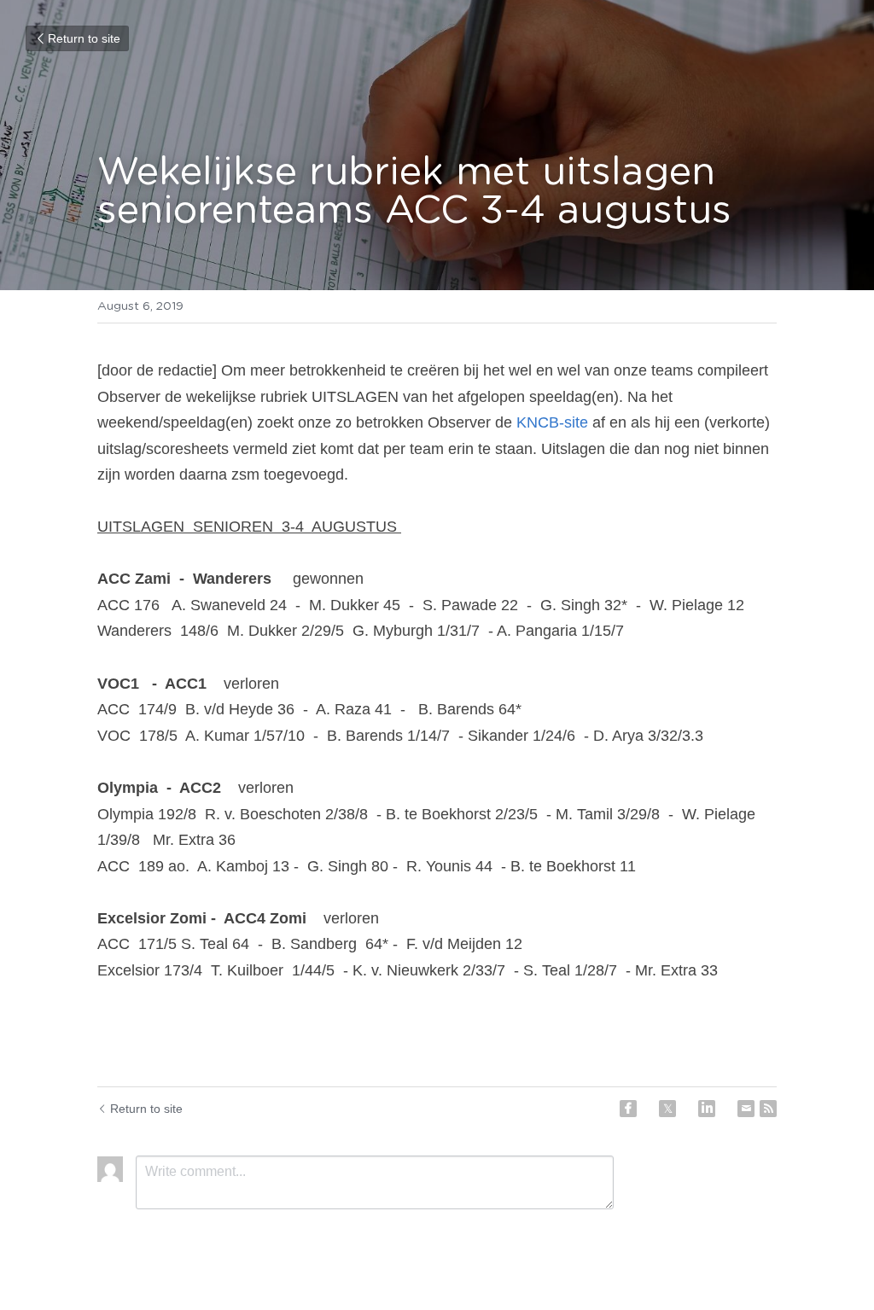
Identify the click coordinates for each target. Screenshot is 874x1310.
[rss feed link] (768, 1108)
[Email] (746, 1108)
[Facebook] (628, 1108)
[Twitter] (667, 1108)
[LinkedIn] (706, 1108)
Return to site (84, 38)
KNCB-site (552, 422)
